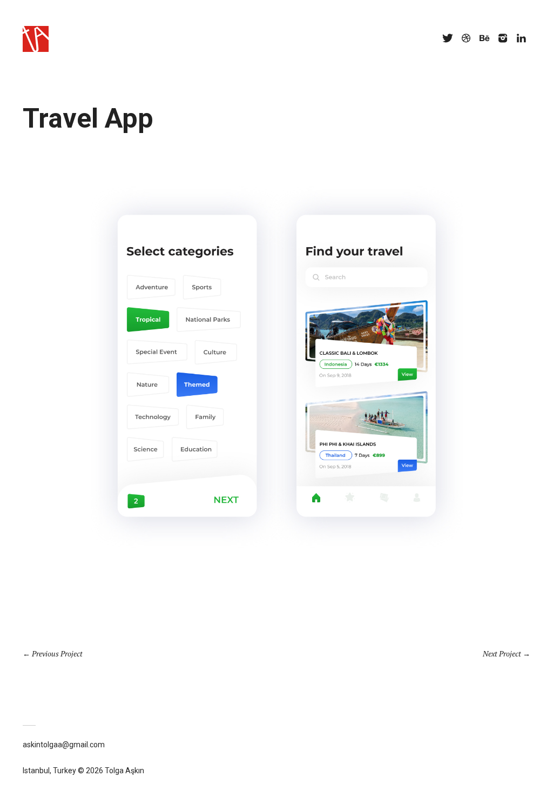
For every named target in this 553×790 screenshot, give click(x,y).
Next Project (502, 653)
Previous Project (57, 653)
